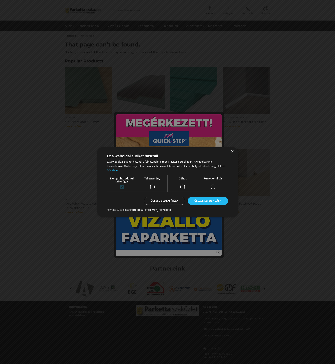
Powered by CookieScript (120, 210)
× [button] (232, 151)
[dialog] (167, 182)
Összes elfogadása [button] (208, 200)
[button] (152, 210)
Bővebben (113, 170)
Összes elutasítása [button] (164, 200)
